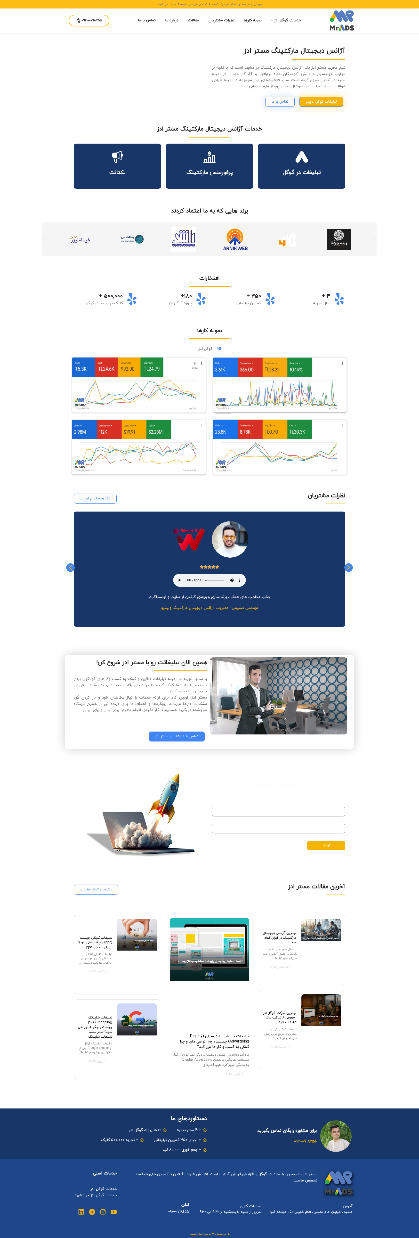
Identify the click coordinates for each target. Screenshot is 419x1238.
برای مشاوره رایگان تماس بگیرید (287, 1131)
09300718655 (91, 20)
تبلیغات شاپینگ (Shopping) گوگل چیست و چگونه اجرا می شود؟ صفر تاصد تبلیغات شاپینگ (95, 1027)
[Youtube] (114, 1212)
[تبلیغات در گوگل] (302, 157)
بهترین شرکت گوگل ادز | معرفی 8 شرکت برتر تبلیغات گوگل (280, 1018)
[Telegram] (92, 1212)
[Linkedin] (81, 1212)
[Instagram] (103, 1212)
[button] (45, 239)
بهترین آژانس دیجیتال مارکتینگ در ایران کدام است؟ (280, 938)
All (219, 348)
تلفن (185, 1204)
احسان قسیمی (197, 1234)
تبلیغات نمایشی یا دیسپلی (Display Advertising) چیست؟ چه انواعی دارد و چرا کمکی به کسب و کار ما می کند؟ (214, 1042)
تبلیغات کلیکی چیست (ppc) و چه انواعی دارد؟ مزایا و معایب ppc (95, 943)
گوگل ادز (205, 348)
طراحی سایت (223, 1234)
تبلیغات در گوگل (302, 172)
